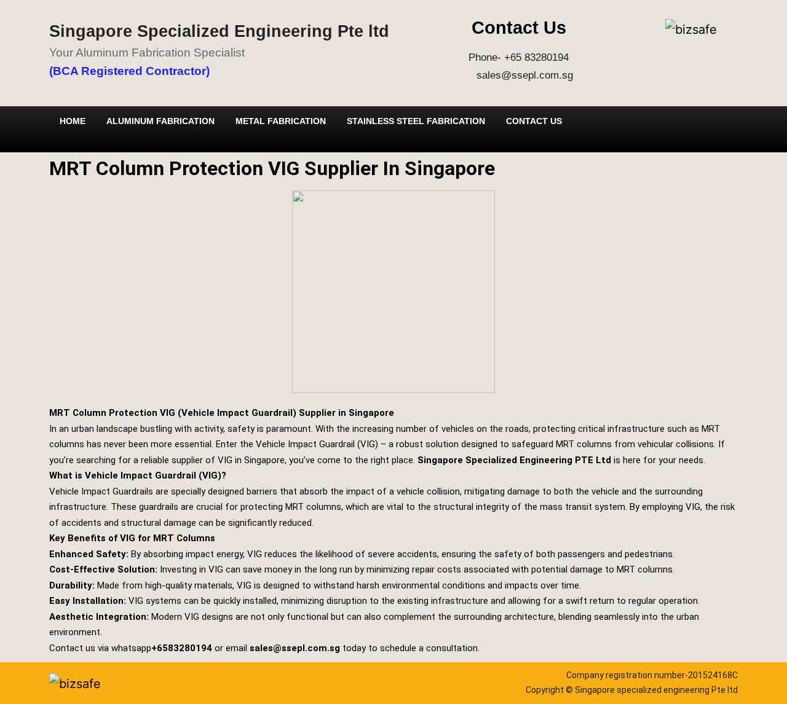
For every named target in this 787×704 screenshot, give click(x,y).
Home (72, 121)
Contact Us (534, 121)
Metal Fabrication (280, 121)
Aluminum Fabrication (160, 121)
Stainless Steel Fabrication (416, 121)
